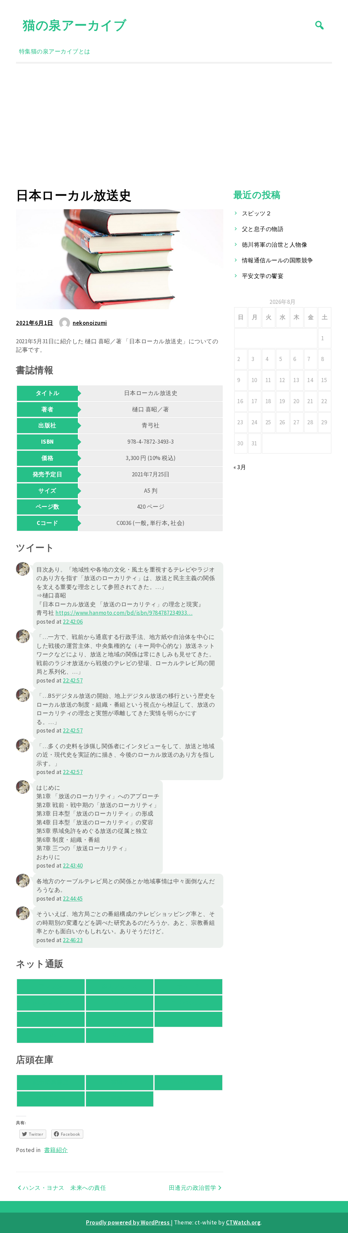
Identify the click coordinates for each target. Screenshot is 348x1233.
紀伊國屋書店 (51, 1082)
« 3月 (239, 467)
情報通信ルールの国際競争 (277, 260)
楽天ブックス (119, 986)
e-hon (188, 1019)
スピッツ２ (257, 213)
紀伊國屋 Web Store (50, 1019)
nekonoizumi (90, 323)
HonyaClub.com (119, 1019)
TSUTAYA (120, 1035)
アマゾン (51, 986)
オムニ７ (189, 986)
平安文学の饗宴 (263, 276)
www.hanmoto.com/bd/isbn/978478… (124, 612)
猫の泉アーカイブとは (60, 51)
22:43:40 (73, 865)
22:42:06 (73, 621)
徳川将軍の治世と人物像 (275, 244)
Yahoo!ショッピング (50, 1002)
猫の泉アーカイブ (74, 25)
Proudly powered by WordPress (128, 1222)
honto (119, 1002)
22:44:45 (73, 898)
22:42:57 (73, 680)
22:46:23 (73, 940)
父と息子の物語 (263, 229)
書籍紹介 (56, 1150)
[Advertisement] (174, 125)
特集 (25, 51)
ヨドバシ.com (189, 1002)
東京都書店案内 (120, 1098)
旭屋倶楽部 (51, 1098)
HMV (51, 1035)
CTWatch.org (243, 1222)
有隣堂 (120, 1082)
